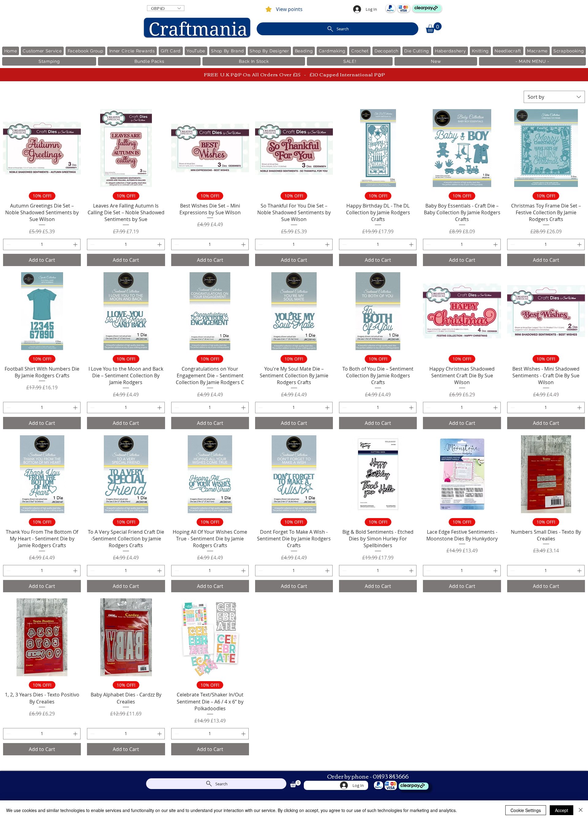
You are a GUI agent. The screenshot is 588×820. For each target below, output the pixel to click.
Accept (561, 810)
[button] (165, 8)
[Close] (580, 810)
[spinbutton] (42, 244)
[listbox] (165, 8)
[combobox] (554, 97)
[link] (434, 27)
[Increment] (76, 244)
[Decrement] (8, 244)
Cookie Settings (526, 810)
